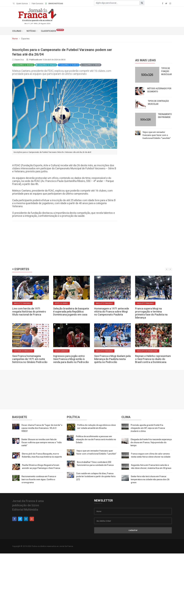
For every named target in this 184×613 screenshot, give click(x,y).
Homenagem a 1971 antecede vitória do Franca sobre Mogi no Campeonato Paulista (111, 311)
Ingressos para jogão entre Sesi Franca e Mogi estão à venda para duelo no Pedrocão (71, 359)
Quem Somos (22, 3)
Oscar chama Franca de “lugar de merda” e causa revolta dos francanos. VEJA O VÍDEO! (41, 428)
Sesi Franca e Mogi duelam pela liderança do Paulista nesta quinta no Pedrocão (112, 359)
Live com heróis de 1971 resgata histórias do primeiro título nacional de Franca (29, 311)
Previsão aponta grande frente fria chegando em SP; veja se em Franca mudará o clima (148, 428)
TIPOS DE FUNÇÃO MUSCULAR (166, 71)
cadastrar (133, 530)
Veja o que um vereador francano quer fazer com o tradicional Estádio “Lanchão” (156, 135)
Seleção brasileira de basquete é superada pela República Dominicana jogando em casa (71, 311)
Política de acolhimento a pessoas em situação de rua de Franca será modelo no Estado (96, 439)
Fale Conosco (37, 3)
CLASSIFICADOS (48, 31)
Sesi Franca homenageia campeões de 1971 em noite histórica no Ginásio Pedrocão (29, 359)
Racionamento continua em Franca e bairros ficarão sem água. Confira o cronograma (39, 479)
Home (15, 38)
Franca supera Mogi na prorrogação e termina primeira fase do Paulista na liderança (151, 313)
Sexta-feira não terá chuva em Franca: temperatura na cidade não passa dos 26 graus (150, 479)
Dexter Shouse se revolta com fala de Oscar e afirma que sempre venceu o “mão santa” (41, 442)
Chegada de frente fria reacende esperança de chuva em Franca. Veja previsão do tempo (151, 442)
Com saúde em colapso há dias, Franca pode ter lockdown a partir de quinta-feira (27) (95, 476)
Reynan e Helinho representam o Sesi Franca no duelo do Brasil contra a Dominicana (153, 359)
